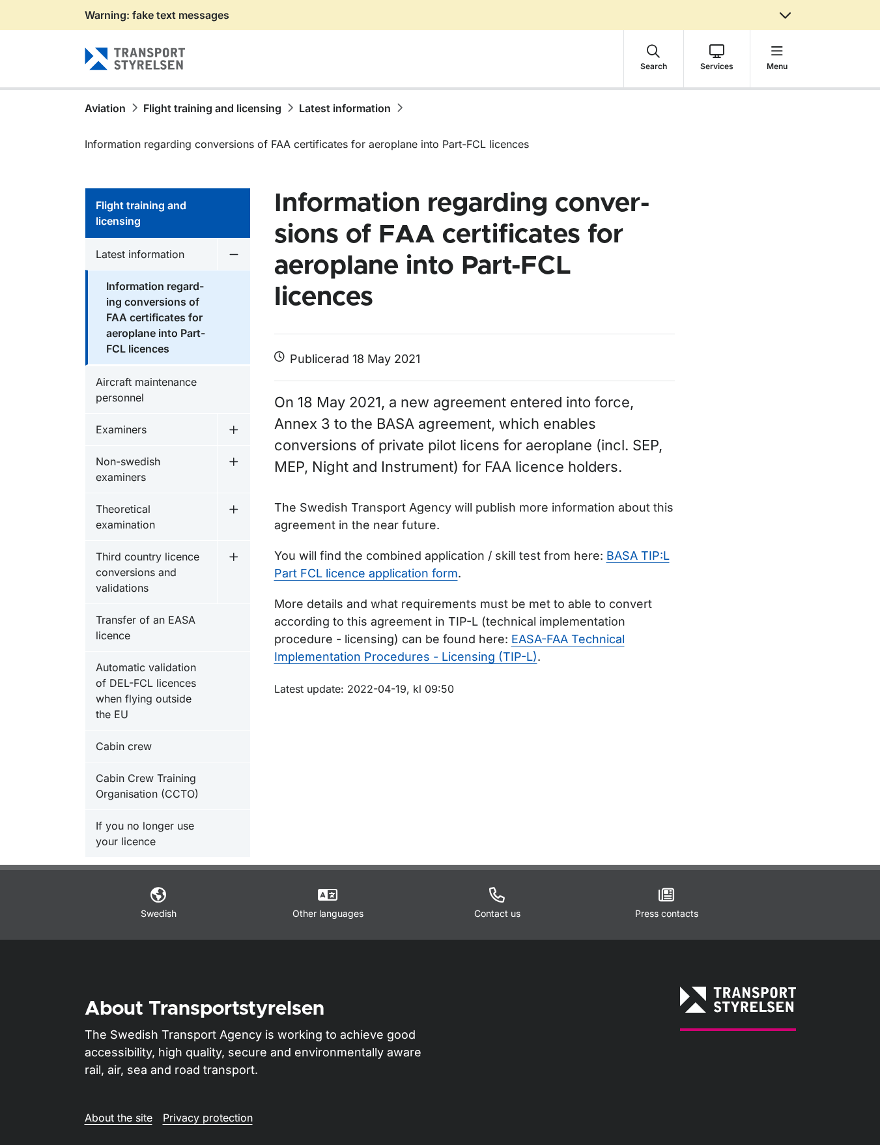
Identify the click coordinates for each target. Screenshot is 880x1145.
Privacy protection (208, 1117)
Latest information (345, 108)
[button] (653, 58)
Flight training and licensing (212, 108)
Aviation (105, 108)
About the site (118, 1117)
